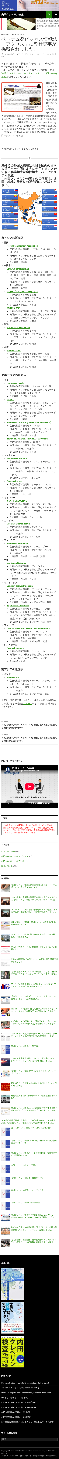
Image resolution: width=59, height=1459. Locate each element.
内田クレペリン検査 (12, 14)
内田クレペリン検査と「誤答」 (24, 1165)
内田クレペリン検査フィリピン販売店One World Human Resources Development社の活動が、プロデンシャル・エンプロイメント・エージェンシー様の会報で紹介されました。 (34, 1216)
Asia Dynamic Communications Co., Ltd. (33, 1451)
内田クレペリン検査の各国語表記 (25, 1202)
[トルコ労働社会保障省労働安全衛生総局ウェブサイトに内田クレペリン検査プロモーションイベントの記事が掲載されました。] (5, 901)
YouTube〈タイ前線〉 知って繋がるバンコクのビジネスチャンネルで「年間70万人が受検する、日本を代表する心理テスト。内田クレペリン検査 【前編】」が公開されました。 (34, 1022)
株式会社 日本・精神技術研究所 (32, 1456)
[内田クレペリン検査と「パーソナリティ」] (5, 1194)
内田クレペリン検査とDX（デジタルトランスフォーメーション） (33, 1072)
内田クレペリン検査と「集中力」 (25, 1046)
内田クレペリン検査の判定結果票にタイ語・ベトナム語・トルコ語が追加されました (34, 886)
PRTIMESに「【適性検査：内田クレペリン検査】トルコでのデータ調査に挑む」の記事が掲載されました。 (34, 910)
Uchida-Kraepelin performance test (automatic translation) (26, 1392)
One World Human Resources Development (28, 628)
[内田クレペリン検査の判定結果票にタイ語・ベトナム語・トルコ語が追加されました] (5, 888)
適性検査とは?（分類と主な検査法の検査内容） (31, 1128)
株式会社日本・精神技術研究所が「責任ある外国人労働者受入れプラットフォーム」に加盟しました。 (34, 1228)
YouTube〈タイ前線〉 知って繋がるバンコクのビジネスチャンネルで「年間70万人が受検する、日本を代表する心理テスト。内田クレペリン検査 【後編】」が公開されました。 (34, 1010)
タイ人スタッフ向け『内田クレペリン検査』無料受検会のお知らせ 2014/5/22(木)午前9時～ (29, 724)
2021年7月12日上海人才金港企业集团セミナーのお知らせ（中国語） (34, 1084)
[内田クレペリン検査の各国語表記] (5, 1206)
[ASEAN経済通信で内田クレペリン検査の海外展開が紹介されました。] (5, 963)
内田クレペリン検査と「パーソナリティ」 (29, 1190)
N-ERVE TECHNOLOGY (18, 327)
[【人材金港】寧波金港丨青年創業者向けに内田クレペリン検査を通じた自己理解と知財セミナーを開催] (5, 1243)
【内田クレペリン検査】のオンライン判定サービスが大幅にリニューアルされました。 (34, 997)
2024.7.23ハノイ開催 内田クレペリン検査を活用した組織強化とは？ (33, 923)
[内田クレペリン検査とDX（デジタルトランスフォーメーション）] (5, 1074)
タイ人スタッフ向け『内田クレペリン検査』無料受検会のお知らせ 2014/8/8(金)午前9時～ (29, 737)
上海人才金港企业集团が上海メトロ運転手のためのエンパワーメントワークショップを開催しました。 (34, 1059)
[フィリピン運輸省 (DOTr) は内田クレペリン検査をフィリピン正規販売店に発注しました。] (5, 987)
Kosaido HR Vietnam (17, 458)
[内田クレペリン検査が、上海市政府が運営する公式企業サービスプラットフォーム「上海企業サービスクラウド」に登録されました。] (5, 1111)
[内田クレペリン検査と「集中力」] (5, 1049)
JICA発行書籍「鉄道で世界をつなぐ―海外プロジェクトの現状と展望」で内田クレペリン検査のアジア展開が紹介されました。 (29, 1121)
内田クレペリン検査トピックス (12, 34)
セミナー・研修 (8, 851)
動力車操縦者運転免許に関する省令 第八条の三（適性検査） (28, 1422)
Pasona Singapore (15, 648)
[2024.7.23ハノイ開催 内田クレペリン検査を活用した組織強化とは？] (5, 925)
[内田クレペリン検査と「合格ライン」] (5, 1181)
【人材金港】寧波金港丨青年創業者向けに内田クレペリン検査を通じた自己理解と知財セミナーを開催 (34, 1240)
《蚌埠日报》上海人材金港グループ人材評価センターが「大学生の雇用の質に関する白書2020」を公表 (34, 1034)
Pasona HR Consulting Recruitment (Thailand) (29, 422)
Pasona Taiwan (14, 350)
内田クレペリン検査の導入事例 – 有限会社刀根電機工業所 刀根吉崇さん (34, 935)
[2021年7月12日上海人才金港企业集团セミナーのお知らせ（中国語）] (5, 1087)
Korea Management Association (22, 245)
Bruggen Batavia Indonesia (20, 585)
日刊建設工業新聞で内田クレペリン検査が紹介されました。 (34, 1096)
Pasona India (13, 677)
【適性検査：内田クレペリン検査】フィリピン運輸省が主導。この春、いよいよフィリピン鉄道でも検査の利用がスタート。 (34, 972)
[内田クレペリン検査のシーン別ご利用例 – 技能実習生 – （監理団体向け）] (5, 1156)
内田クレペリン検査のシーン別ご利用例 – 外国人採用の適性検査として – (34, 1141)
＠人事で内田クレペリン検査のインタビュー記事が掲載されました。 (34, 948)
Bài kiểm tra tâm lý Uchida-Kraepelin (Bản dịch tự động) (25, 1383)
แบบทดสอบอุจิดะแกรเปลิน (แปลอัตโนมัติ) (18, 1402)
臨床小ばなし (7, 866)
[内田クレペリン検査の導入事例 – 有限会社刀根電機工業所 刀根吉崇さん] (5, 938)
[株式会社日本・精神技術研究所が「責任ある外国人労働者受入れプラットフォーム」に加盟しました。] (5, 1231)
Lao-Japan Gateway (16, 563)
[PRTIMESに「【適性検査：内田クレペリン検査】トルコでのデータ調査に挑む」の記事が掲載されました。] (5, 913)
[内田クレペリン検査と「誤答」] (5, 1169)
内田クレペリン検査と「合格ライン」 (27, 1177)
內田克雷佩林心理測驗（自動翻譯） (16, 1412)
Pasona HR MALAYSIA (18, 543)
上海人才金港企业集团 (18, 268)
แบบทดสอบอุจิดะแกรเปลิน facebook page (18, 1407)
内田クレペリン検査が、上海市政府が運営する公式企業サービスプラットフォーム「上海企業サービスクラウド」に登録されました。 (34, 1109)
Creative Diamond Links (18, 523)
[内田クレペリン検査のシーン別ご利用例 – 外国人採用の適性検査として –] (5, 1144)
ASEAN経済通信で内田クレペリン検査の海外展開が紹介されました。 (34, 960)
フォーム (27, 703)
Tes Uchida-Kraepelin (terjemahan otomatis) (20, 1388)
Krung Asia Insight (15, 383)
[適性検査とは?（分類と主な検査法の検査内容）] (5, 1132)
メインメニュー (55, 14)
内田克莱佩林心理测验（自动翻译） (16, 1417)
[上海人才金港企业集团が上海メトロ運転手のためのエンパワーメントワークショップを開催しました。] (5, 1062)
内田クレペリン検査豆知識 (12, 861)
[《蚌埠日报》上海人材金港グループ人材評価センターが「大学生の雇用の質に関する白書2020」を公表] (5, 1037)
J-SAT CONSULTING (17, 500)
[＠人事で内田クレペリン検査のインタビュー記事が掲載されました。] (5, 950)
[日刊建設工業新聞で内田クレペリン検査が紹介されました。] (5, 1099)
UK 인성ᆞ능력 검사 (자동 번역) (14, 1397)
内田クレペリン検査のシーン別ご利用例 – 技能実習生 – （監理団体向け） (34, 1154)
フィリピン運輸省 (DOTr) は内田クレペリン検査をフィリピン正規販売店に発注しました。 (33, 985)
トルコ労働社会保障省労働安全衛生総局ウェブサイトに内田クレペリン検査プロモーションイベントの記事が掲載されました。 (34, 898)
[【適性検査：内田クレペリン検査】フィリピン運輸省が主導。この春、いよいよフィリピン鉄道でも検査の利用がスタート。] (5, 975)
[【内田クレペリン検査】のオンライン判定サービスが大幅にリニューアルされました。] (5, 1000)
